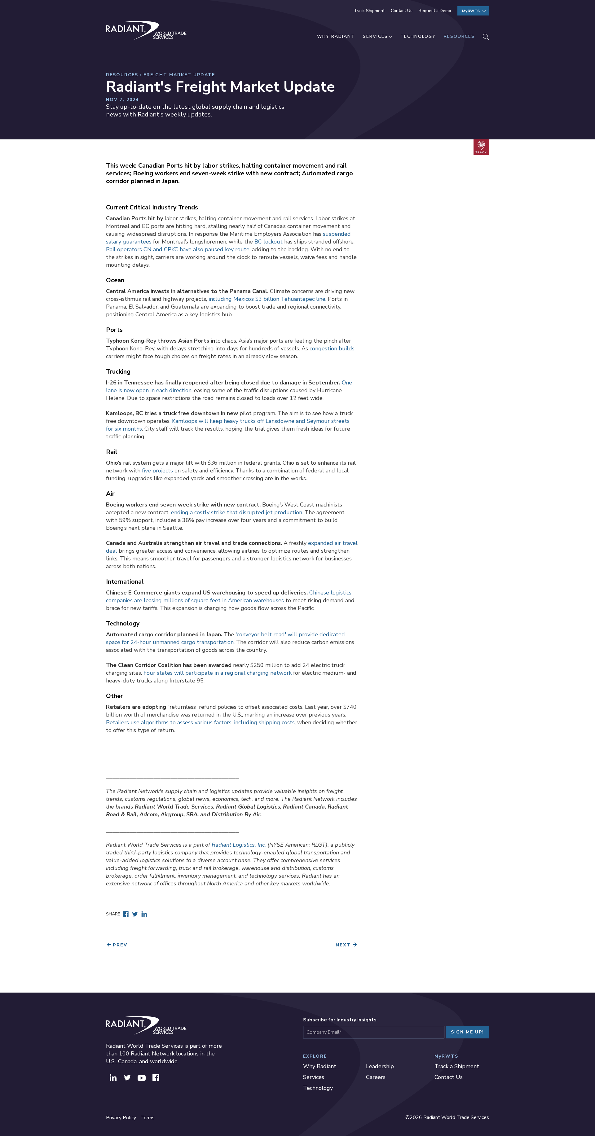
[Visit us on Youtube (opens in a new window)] (141, 1077)
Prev (120, 945)
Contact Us (401, 11)
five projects (157, 470)
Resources (459, 36)
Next (343, 945)
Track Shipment (369, 11)
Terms (147, 1117)
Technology (418, 36)
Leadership (380, 1066)
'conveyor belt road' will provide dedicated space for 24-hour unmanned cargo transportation (225, 638)
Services (375, 36)
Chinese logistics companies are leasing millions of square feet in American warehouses (228, 596)
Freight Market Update (179, 75)
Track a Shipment (456, 1066)
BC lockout (268, 241)
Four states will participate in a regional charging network (217, 673)
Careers (376, 1077)
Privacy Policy (121, 1117)
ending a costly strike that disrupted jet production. (237, 512)
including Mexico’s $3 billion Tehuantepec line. (267, 299)
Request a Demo (435, 11)
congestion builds (332, 348)
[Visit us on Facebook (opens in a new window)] (156, 1077)
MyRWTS (471, 10)
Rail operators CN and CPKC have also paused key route (177, 249)
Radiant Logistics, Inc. (239, 845)
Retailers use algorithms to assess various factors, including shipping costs (200, 722)
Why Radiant (336, 36)
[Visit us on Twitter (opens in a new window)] (127, 1077)
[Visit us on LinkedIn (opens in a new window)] (113, 1077)
